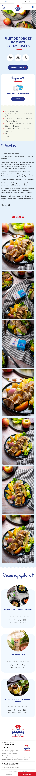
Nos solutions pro (6, 1)
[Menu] (4, 6)
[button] (33, 7)
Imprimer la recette (17, 67)
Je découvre (17, 99)
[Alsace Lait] (18, 730)
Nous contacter (28, 1)
